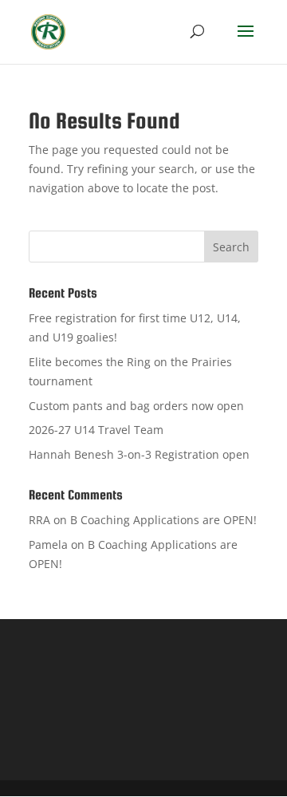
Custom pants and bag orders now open (136, 405)
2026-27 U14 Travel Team (96, 429)
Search (231, 246)
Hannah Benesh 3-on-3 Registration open (139, 454)
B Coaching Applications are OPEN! (163, 519)
